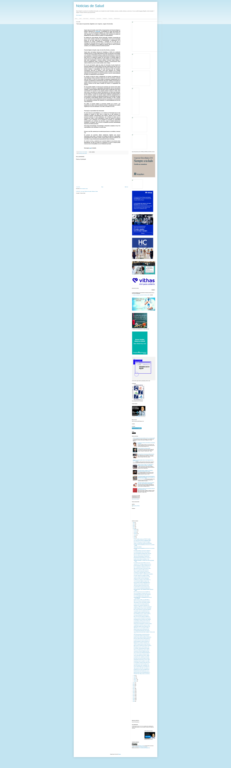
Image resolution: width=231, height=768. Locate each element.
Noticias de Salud (90, 6)
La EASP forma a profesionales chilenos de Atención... (142, 572)
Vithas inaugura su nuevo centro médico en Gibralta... (142, 602)
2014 (134, 692)
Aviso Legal (82, 191)
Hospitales (105, 18)
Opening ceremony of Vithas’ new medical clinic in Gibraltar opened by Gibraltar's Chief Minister (145, 465)
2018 (134, 687)
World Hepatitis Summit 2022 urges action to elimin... (142, 659)
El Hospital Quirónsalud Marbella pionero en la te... (142, 670)
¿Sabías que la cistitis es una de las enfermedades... (141, 578)
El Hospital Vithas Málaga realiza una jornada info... (142, 673)
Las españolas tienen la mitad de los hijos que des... (141, 663)
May (134, 675)
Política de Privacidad (88, 191)
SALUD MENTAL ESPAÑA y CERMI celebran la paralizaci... (143, 574)
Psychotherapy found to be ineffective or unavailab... (142, 661)
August (135, 535)
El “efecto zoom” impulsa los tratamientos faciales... (142, 654)
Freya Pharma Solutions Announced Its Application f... (142, 550)
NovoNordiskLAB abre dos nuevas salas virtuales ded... (142, 594)
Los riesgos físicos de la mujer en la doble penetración (146, 454)
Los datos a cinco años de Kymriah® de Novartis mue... (142, 617)
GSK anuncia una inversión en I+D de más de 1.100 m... (142, 568)
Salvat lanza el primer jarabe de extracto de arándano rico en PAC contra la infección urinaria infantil (146, 483)
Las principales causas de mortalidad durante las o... (142, 610)
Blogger (119, 754)
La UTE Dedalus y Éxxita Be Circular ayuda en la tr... (142, 662)
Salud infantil (85, 18)
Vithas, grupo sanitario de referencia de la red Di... (141, 585)
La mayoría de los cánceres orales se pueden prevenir (142, 639)
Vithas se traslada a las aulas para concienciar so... (141, 571)
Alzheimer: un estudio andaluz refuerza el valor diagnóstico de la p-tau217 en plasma (143, 460)
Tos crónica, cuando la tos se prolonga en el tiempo (141, 575)
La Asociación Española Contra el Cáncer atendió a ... (142, 552)
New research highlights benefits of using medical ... (142, 595)
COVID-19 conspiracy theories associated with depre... (142, 644)
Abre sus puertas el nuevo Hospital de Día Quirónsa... (142, 652)
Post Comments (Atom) (84, 188)
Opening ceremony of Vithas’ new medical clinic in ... (142, 599)
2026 (134, 522)
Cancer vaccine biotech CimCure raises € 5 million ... (142, 655)
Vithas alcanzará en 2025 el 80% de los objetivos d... (142, 668)
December (135, 529)
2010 (134, 698)
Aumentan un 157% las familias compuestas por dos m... (142, 564)
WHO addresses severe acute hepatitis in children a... (142, 627)
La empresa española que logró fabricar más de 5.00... (142, 576)
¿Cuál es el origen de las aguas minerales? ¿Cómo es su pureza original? (144, 438)
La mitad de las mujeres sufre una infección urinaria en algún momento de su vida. (146, 489)
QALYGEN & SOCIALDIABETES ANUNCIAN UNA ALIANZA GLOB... (144, 545)
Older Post (126, 186)
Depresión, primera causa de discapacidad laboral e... (142, 672)
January (135, 681)
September (135, 533)
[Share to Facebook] (93, 152)
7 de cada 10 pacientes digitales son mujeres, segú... (141, 581)
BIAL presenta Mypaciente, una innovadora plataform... (142, 609)
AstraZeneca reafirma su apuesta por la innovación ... (142, 612)
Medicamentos (117, 18)
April (135, 676)
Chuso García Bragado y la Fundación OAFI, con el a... (142, 593)
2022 (134, 528)
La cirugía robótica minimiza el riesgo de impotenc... (142, 635)
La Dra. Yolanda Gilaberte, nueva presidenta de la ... (142, 666)
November (135, 530)
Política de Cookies (95, 191)
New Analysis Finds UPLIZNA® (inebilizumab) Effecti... (142, 540)
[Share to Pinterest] (94, 152)
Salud (80, 18)
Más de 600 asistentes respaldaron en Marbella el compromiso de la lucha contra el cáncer (145, 471)
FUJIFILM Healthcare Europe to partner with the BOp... (142, 608)
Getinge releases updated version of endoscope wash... (142, 626)
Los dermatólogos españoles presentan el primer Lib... (142, 620)
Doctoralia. (80, 153)
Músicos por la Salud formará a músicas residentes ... (142, 649)
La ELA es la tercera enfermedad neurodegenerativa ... (142, 588)
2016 (134, 689)
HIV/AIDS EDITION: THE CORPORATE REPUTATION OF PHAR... (143, 590)
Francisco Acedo (141, 745)
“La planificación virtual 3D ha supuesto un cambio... (142, 625)
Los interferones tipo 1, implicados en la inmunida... (142, 656)
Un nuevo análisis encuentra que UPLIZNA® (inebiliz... (142, 539)
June (135, 537)
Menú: (76, 18)
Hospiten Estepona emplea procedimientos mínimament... (142, 637)
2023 (134, 526)
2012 (134, 695)
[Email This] (89, 152)
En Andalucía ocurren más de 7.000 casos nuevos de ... (142, 562)
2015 (134, 691)
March (135, 678)
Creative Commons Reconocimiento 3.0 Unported (139, 746)
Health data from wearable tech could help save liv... (142, 605)
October (135, 532)
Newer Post (78, 186)
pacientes (83, 153)
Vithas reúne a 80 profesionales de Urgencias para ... (142, 556)
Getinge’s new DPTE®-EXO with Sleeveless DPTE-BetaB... (143, 543)
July (134, 536)
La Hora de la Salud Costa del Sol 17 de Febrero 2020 (141, 294)
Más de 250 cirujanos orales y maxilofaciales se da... (142, 665)
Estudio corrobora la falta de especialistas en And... (141, 559)
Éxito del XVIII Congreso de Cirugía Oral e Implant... (142, 541)
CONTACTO (78, 191)
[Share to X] (91, 152)
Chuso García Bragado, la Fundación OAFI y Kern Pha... (142, 553)
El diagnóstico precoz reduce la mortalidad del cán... (142, 669)
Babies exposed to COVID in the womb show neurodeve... (143, 645)
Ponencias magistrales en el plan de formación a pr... (142, 641)
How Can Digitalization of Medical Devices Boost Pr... (142, 566)
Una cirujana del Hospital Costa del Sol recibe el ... (141, 615)
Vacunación (99, 18)
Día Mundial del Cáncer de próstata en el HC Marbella (142, 619)
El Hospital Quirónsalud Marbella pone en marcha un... (142, 557)
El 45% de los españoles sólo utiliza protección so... (141, 569)
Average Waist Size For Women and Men (144, 448)
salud (86, 153)
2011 (134, 696)
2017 (134, 688)
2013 (134, 694)
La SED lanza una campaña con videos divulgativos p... (142, 579)
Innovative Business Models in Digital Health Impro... (142, 582)
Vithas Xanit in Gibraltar (138, 546)
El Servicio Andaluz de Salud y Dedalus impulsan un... (142, 554)
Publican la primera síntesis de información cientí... (141, 629)
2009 (134, 699)
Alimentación (92, 18)
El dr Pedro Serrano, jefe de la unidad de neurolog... (142, 658)
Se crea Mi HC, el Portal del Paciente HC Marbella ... (142, 648)
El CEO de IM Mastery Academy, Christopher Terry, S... (142, 565)
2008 (134, 701)
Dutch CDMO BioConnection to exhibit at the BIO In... (142, 613)
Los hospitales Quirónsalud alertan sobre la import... (142, 630)
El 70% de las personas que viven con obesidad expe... (142, 591)
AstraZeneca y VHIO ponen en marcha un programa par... (143, 606)
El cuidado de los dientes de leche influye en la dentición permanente (146, 443)
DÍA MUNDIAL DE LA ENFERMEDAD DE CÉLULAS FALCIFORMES (143, 598)
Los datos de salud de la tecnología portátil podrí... (141, 603)
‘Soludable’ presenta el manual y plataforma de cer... (142, 583)
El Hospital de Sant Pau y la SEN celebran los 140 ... (142, 646)
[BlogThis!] (90, 152)
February (135, 679)
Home (102, 186)
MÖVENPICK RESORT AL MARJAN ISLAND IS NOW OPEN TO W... (144, 561)
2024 (134, 525)
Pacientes (110, 18)
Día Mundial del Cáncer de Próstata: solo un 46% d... (142, 622)
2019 (134, 685)
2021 (134, 682)
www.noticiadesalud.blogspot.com (144, 747)
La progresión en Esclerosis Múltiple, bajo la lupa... (141, 651)
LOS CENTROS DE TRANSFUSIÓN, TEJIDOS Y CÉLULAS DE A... (144, 632)
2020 (134, 684)
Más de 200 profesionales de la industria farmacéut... (142, 634)
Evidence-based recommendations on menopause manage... (143, 623)
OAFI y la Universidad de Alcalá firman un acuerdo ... (142, 601)
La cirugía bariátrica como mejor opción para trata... (142, 586)
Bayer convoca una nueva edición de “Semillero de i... (142, 616)
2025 (134, 523)
